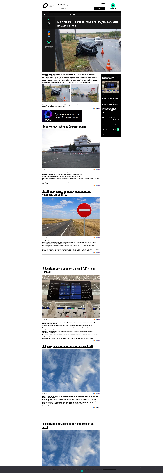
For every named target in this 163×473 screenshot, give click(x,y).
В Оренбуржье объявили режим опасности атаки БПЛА (68, 430)
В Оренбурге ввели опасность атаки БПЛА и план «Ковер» (69, 272)
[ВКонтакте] (48, 32)
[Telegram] (48, 36)
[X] (97, 108)
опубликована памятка (57, 337)
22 (115, 129)
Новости (50, 14)
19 (108, 129)
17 (103, 129)
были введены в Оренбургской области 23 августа (81, 178)
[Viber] (99, 108)
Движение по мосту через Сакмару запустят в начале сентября (110, 101)
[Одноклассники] (48, 34)
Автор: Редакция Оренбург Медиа (49, 47)
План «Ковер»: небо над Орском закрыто (64, 126)
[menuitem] (45, 12)
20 (110, 129)
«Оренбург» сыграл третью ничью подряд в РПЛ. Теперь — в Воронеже (110, 97)
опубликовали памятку (52, 403)
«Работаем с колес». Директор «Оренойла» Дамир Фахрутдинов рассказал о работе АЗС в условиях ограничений (110, 110)
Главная (46, 14)
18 (106, 129)
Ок (81, 471)
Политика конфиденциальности (109, 469)
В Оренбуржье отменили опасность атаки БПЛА (67, 348)
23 (118, 129)
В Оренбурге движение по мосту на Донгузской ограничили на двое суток (110, 105)
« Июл (103, 117)
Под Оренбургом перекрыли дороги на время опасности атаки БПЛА (66, 192)
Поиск (99, 8)
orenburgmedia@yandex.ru (66, 5)
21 (113, 129)
